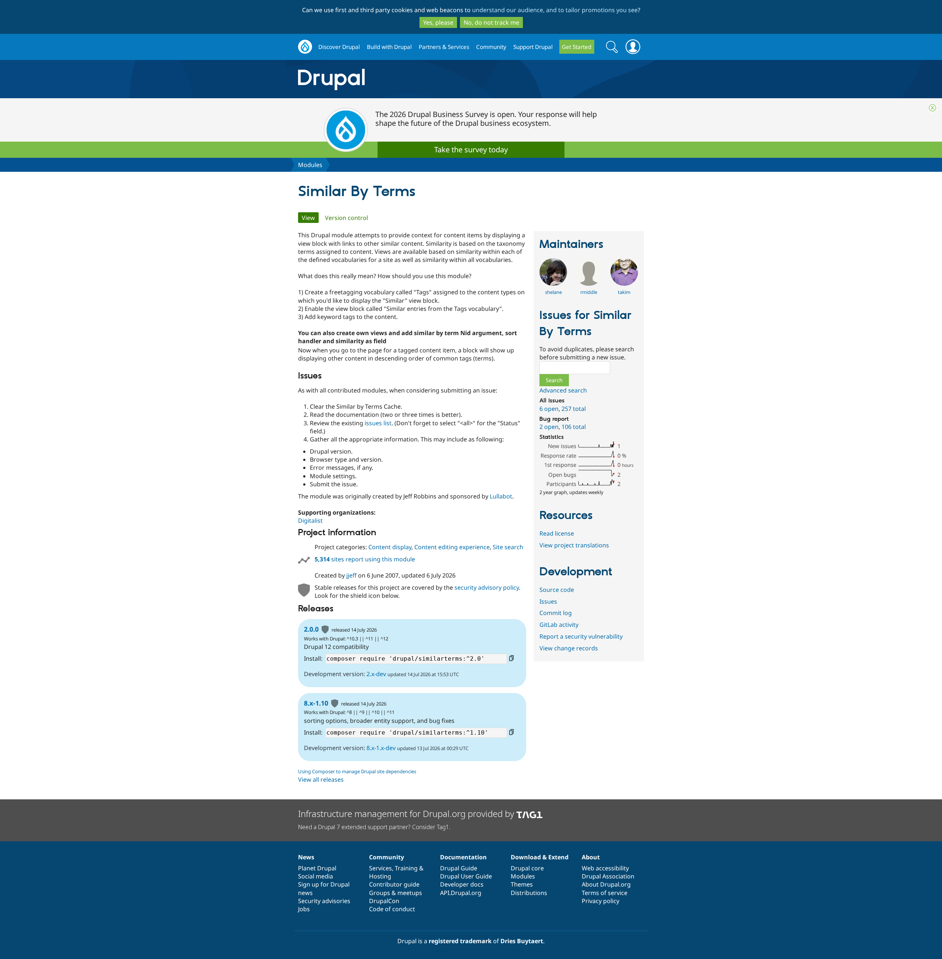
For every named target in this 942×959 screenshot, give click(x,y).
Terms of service (604, 893)
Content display (389, 547)
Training (406, 868)
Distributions (529, 893)
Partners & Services (444, 46)
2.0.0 (311, 629)
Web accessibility (605, 868)
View (310, 218)
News (306, 857)
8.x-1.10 (316, 703)
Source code (556, 590)
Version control (346, 218)
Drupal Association (608, 876)
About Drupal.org (606, 884)
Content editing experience (452, 547)
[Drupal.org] (397, 79)
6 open (549, 409)
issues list (378, 423)
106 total (574, 427)
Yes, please (438, 22)
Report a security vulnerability (581, 636)
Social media (315, 876)
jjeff (351, 575)
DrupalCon (384, 901)
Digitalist (310, 520)
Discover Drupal (339, 46)
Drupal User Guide (466, 876)
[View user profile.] (553, 284)
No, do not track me (491, 22)
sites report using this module (365, 559)
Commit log (555, 613)
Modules (310, 165)
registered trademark (460, 941)
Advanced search (563, 390)
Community (491, 46)
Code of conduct (392, 909)
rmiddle (588, 292)
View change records (568, 648)
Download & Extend (540, 857)
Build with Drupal (389, 46)
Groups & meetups (395, 893)
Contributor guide (394, 884)
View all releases (321, 779)
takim (624, 292)
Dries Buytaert (521, 941)
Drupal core (527, 868)
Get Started (576, 46)
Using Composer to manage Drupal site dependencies (357, 771)
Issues (548, 601)
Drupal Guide (458, 868)
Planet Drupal (317, 868)
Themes (522, 884)
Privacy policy (600, 901)
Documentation (463, 857)
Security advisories (324, 901)
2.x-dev (376, 674)
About (591, 857)
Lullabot (501, 496)
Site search (508, 547)
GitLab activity (558, 625)
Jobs (304, 909)
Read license (556, 533)
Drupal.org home (305, 47)
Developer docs (462, 884)
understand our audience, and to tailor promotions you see (555, 10)
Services (380, 868)
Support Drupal (533, 46)
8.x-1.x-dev (381, 748)
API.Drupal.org (460, 893)
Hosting (380, 876)
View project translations (574, 545)
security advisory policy (486, 587)
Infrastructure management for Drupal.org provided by (407, 813)
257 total (574, 409)
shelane (553, 292)
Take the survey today (471, 149)
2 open (549, 427)
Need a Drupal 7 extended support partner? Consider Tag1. (374, 827)
